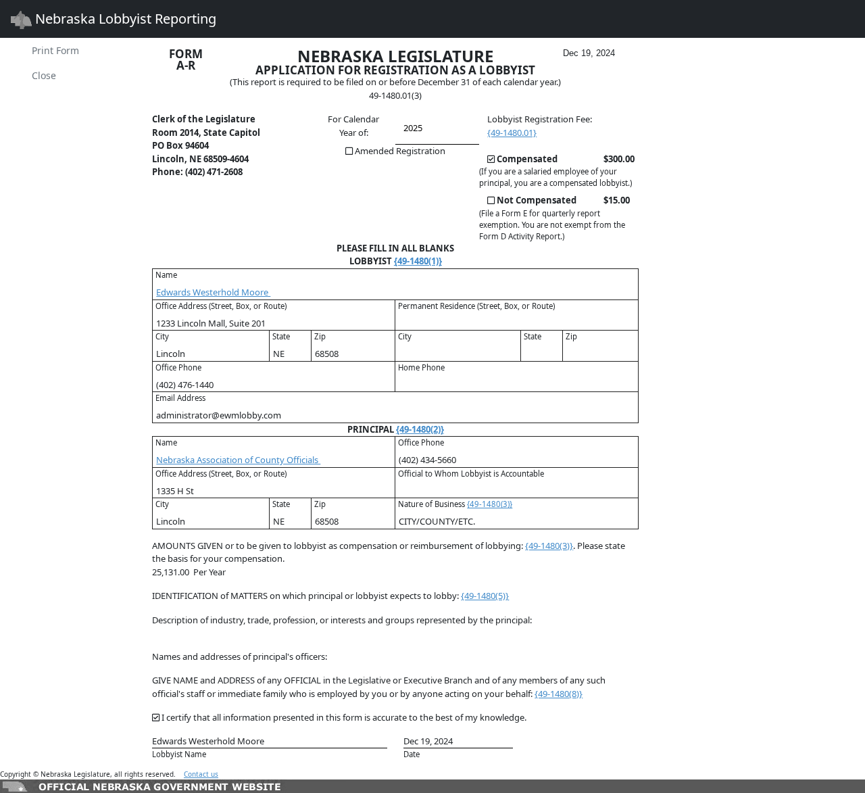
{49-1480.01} (512, 132)
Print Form (55, 50)
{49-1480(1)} (418, 261)
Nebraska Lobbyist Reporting (124, 18)
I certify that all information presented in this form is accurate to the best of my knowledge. (344, 717)
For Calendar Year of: (353, 126)
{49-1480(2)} (420, 429)
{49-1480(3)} (489, 504)
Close (44, 75)
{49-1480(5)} (485, 596)
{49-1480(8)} (559, 694)
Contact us (201, 774)
